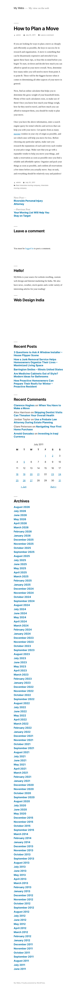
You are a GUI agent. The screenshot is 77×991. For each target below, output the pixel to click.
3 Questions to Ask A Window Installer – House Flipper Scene (38, 354)
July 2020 (20, 805)
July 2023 (20, 658)
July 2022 (20, 707)
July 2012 (20, 915)
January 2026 (22, 535)
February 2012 (22, 936)
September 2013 (24, 858)
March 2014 (21, 834)
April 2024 (20, 621)
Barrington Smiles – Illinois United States (38, 369)
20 (31, 474)
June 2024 (20, 613)
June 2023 (20, 662)
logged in (29, 248)
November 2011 (23, 948)
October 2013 (22, 854)
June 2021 (20, 760)
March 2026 (21, 527)
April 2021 (20, 768)
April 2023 (20, 670)
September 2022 (24, 699)
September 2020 (24, 797)
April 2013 (20, 878)
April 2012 (20, 928)
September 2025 (24, 551)
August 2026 (22, 507)
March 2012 (21, 932)
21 (38, 474)
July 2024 (20, 609)
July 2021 (20, 756)
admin (18, 35)
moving (17, 133)
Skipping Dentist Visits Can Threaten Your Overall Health (38, 414)
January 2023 (22, 682)
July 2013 (20, 866)
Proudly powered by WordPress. (33, 983)
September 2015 (24, 829)
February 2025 (23, 580)
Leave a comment (47, 35)
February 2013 (22, 887)
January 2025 (22, 584)
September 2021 (24, 748)
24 (59, 474)
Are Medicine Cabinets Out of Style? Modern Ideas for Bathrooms (36, 375)
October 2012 (22, 903)
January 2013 (22, 891)
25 (17, 480)
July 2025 (20, 560)
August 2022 (22, 703)
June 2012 (20, 919)
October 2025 (22, 547)
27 (31, 480)
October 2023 (22, 645)
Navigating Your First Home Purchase (37, 428)
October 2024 (22, 596)
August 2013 (21, 862)
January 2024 (22, 633)
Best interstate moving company (28, 185)
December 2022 (24, 686)
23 (52, 474)
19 (24, 474)
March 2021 (21, 772)
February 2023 (23, 678)
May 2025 (20, 568)
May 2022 (20, 715)
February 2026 (23, 531)
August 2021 (21, 752)
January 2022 (22, 731)
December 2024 (24, 588)
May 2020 (20, 813)
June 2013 (20, 870)
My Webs (19, 8)
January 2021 (22, 780)
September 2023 (24, 650)
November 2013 (23, 850)
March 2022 (21, 723)
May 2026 (20, 519)
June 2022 (20, 711)
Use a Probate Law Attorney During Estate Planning (35, 421)
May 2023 (20, 666)
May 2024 (20, 617)
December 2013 (23, 846)
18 (17, 474)
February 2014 (22, 838)
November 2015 (23, 821)
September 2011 (24, 956)
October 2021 (22, 744)
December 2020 (24, 784)
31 (60, 480)
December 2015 (23, 817)
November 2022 (24, 690)
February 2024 (23, 629)
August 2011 (21, 960)
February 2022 (23, 727)
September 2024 (24, 601)
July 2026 (20, 511)
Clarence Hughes (24, 405)
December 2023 (24, 637)
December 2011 (23, 944)
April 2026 (20, 523)
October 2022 (22, 695)
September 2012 (24, 907)
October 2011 (22, 952)
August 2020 (22, 801)
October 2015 (22, 825)
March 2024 (21, 625)
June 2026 (20, 515)
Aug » (53, 486)
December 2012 (23, 895)
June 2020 (20, 809)
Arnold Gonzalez (24, 433)
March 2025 (21, 576)
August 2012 (21, 911)
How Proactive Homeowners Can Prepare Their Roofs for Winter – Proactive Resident (34, 383)
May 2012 (20, 923)
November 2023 (24, 641)
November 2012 (23, 899)
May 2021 (20, 764)
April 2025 (20, 572)
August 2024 (22, 605)
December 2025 (24, 539)
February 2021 (22, 776)
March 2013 (21, 883)
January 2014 (22, 842)
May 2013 (20, 874)
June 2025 (20, 564)
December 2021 (23, 735)
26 (24, 480)
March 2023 (21, 674)
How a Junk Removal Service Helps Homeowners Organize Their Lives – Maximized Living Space (35, 362)
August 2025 (22, 556)
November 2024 (24, 592)
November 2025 (24, 543)
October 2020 (22, 793)
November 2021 (23, 740)
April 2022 (20, 719)
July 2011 (19, 964)
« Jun (23, 486)
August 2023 (22, 654)
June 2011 (20, 968)
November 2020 (24, 789)
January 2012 (22, 940)
